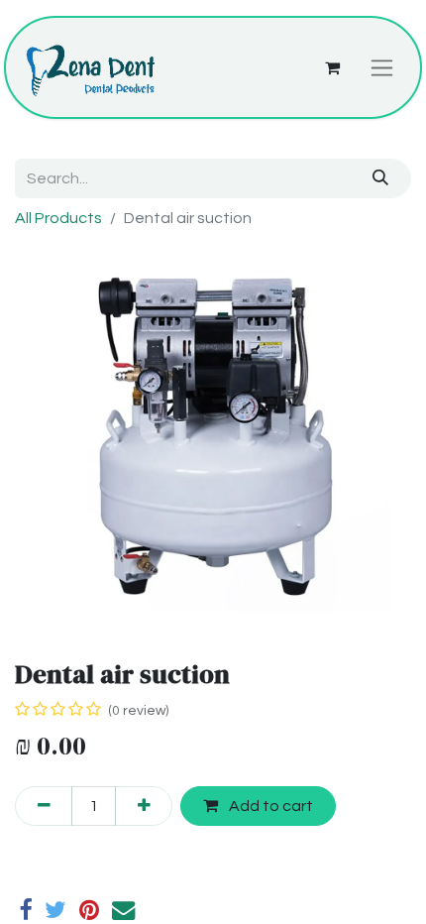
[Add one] (143, 806)
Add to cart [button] (269, 806)
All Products (58, 218)
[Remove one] (43, 806)
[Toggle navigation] (382, 67)
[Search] (381, 178)
